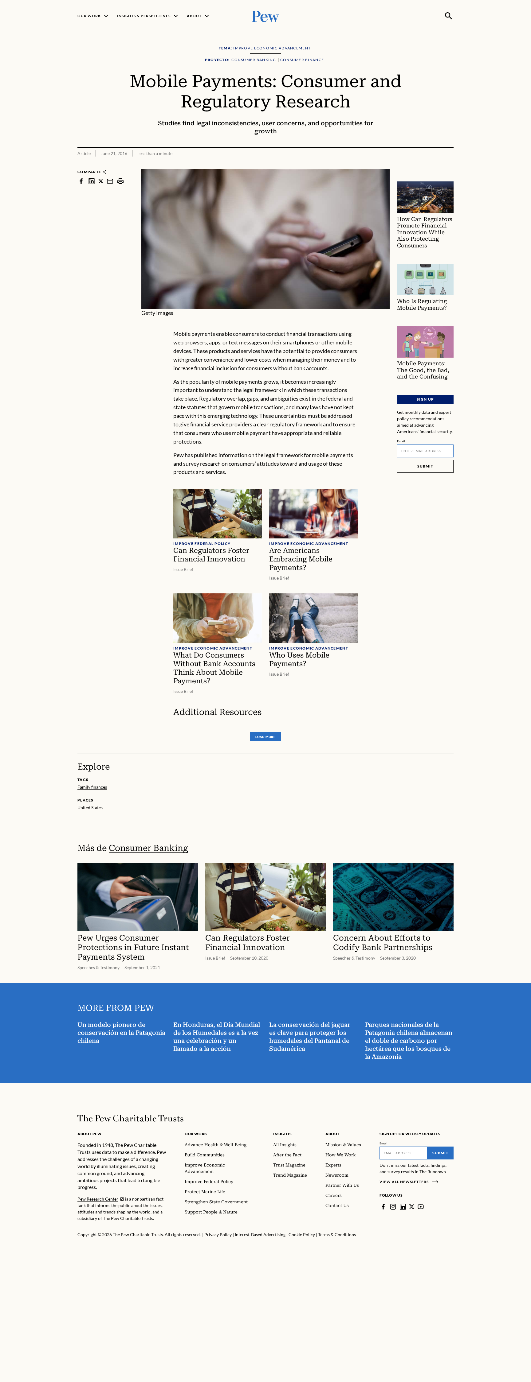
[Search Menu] (449, 16)
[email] (110, 181)
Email (401, 441)
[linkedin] (91, 181)
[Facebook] (383, 1206)
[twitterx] (100, 181)
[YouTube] (420, 1206)
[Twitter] (412, 1206)
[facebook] (81, 181)
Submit (425, 466)
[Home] (130, 1118)
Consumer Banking (148, 848)
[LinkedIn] (403, 1206)
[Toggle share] (450, 165)
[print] (120, 181)
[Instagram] (393, 1206)
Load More (265, 737)
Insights (282, 1134)
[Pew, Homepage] (265, 16)
